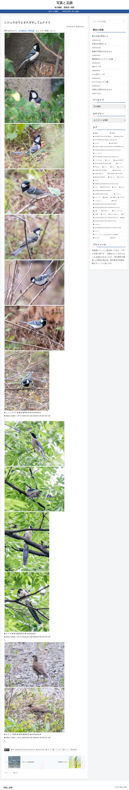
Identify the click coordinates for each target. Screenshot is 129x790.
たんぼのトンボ (98, 74)
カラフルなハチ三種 (100, 82)
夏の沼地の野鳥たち (100, 36)
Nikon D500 (41, 749)
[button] (123, 21)
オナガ (49, 749)
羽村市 (75, 749)
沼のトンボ (96, 67)
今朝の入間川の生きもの (102, 90)
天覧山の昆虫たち (99, 44)
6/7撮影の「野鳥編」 (27, 31)
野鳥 (7, 749)
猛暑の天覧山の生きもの (102, 51)
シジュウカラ (58, 749)
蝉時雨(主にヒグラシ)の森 (102, 59)
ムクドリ (67, 749)
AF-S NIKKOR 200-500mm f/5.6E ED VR (24, 749)
